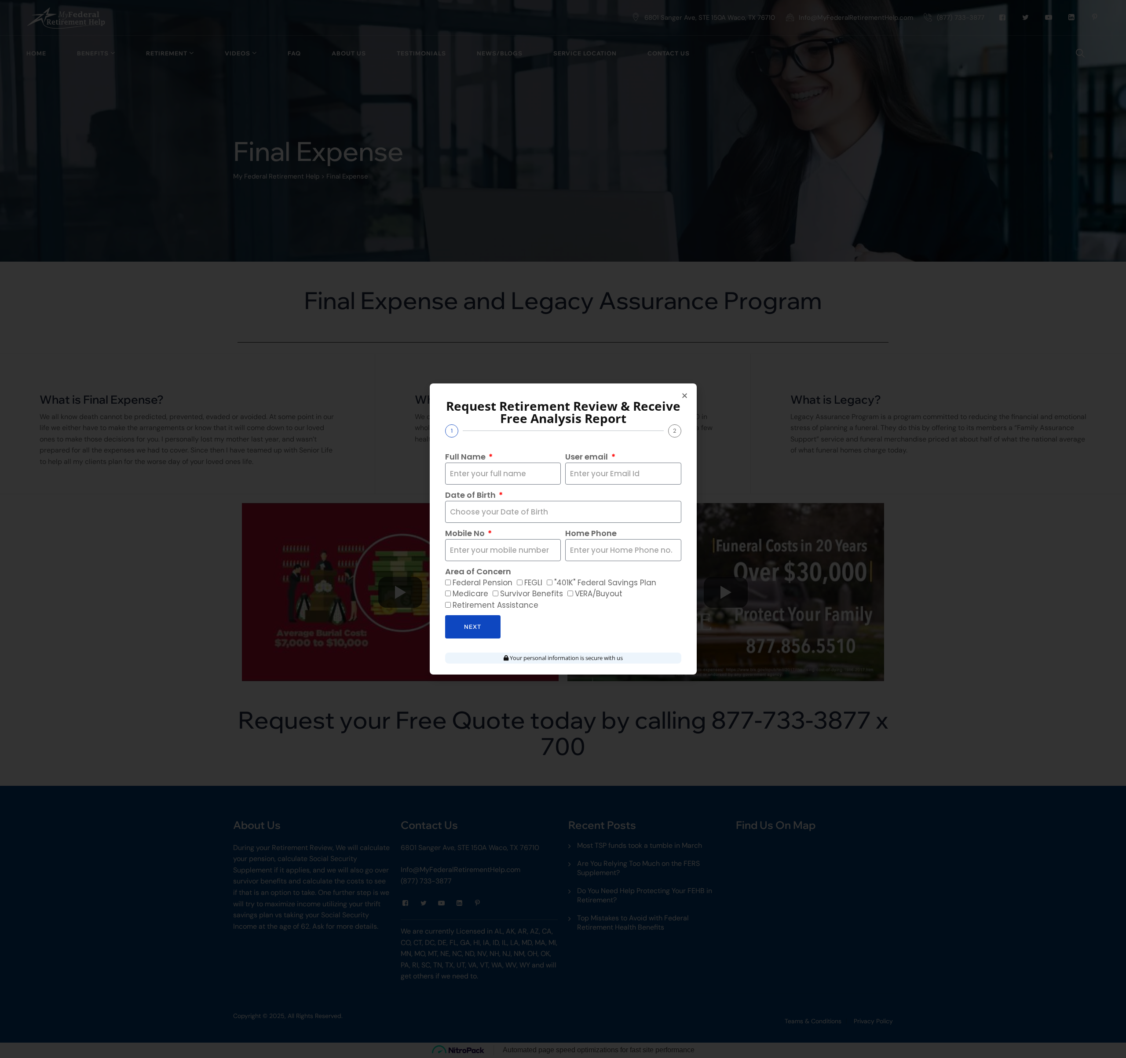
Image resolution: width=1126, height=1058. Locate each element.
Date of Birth (471, 494)
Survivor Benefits (531, 593)
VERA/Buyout (598, 593)
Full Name (466, 456)
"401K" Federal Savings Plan (605, 582)
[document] (563, 529)
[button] (684, 395)
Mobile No (465, 533)
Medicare (470, 593)
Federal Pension (482, 582)
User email (587, 456)
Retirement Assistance (495, 605)
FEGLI (533, 582)
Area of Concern (478, 571)
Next (472, 626)
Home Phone (591, 533)
